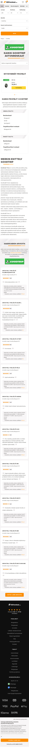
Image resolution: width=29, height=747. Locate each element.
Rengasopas (14, 625)
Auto (2, 6)
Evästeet (14, 644)
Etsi (14, 33)
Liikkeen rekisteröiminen (14, 630)
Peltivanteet (14, 655)
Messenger (13, 687)
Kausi (6, 25)
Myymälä (14, 664)
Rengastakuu (14, 622)
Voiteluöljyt (15, 666)
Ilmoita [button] (5, 292)
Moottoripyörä (15, 6)
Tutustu (19, 88)
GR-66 (5, 120)
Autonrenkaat (14, 653)
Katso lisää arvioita (14, 595)
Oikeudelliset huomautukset (14, 633)
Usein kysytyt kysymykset (14, 693)
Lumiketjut (14, 661)
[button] (19, 326)
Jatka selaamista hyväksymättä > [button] (20, 719)
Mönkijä (22, 6)
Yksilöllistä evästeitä (14, 744)
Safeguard (6, 143)
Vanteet (7, 6)
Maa (14, 639)
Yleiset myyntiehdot (14, 636)
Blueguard (7, 118)
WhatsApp (13, 684)
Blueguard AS (7, 129)
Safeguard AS (7, 149)
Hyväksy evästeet (14, 740)
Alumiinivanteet (14, 658)
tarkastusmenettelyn (15, 252)
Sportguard (7, 123)
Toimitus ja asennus (14, 672)
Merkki (3, 18)
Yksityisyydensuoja (15, 641)
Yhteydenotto (14, 690)
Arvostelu (14, 628)
